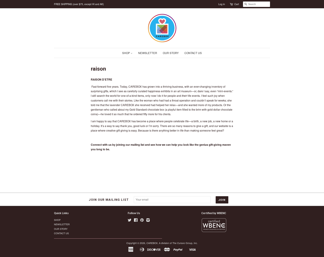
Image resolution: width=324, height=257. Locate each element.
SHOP (126, 53)
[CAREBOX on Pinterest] (142, 220)
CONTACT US (193, 53)
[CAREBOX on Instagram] (148, 220)
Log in (221, 4)
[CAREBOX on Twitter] (129, 220)
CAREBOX (152, 243)
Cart (236, 4)
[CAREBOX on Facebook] (136, 220)
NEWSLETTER (147, 53)
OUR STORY (171, 53)
